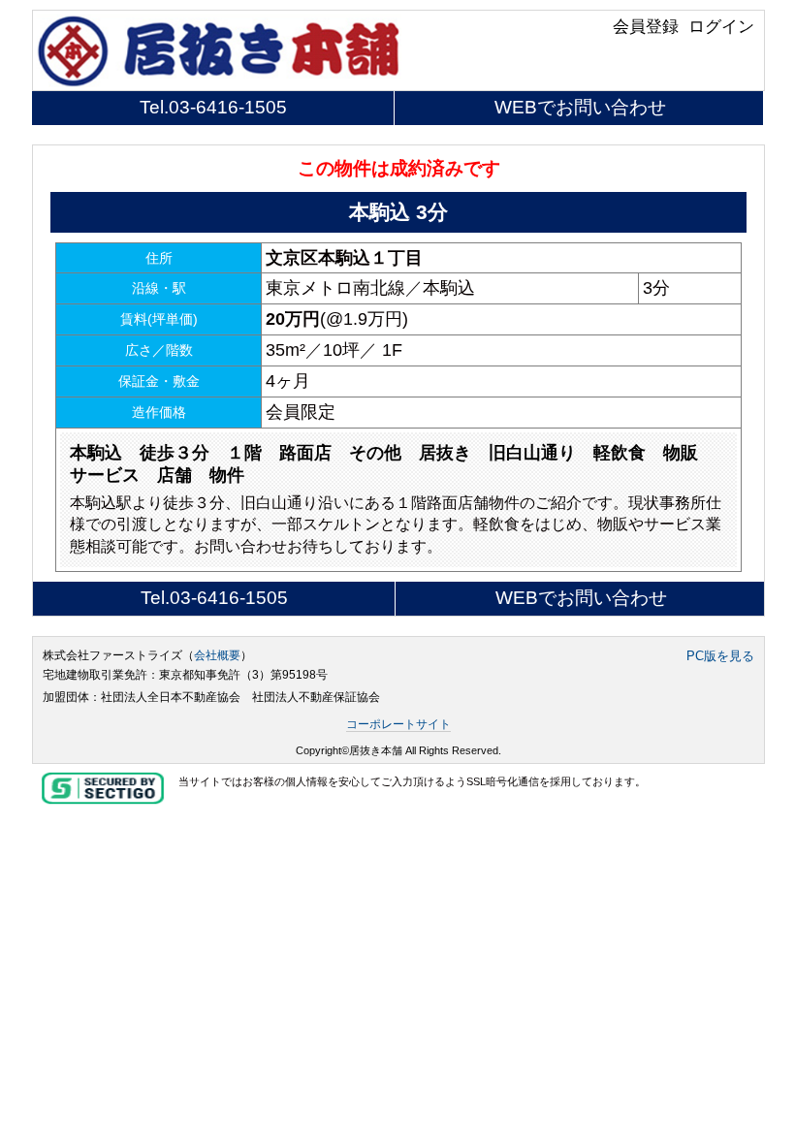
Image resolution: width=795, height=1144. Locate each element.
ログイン (721, 26)
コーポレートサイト (398, 724)
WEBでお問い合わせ (580, 107)
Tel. (213, 107)
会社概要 (217, 655)
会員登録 (646, 26)
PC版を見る (720, 656)
